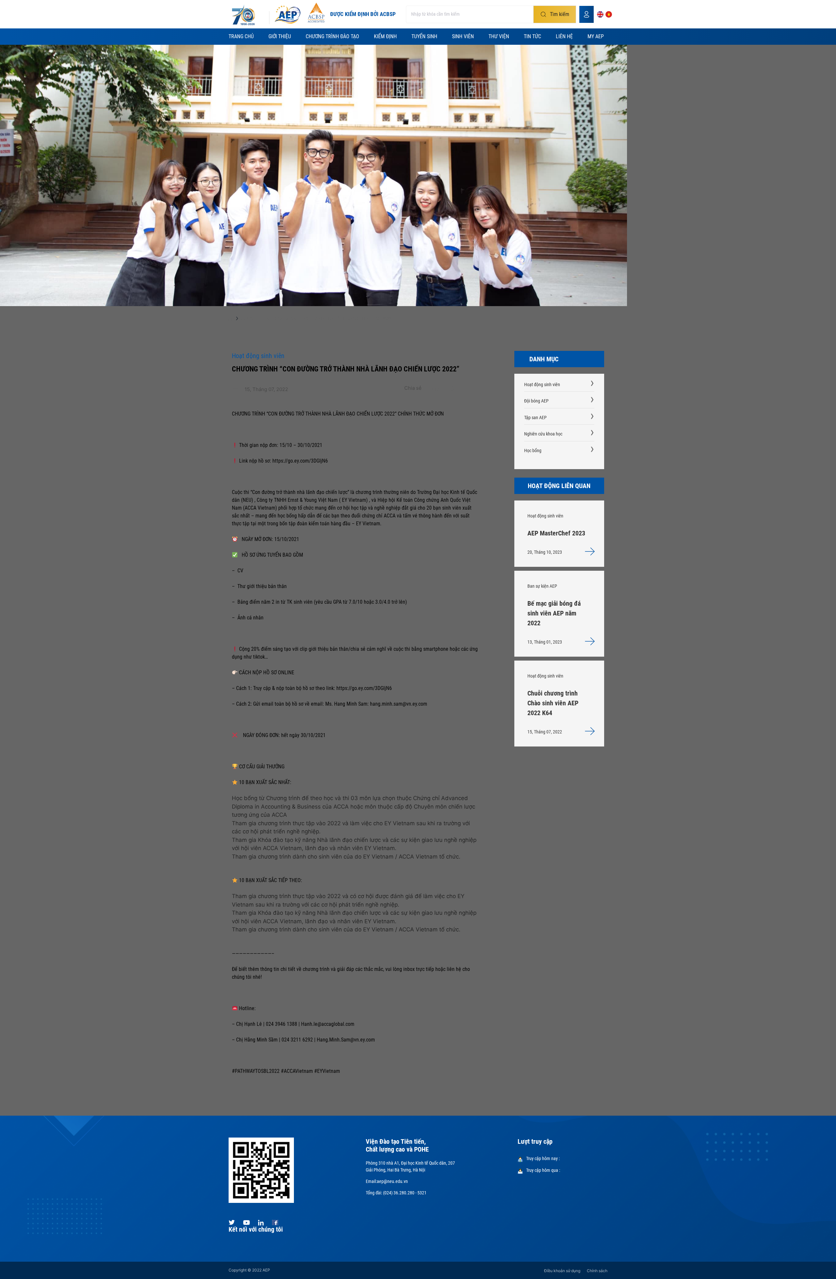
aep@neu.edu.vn (392, 1181)
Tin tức (532, 36)
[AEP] (287, 14)
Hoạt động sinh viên (542, 384)
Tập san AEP (535, 417)
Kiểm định (385, 36)
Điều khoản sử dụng (562, 1270)
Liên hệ (564, 36)
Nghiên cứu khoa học (543, 433)
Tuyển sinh (424, 36)
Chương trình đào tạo (332, 36)
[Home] (229, 320)
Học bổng (532, 450)
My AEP (595, 36)
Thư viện (499, 36)
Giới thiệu (279, 36)
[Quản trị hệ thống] (586, 14)
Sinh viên (463, 36)
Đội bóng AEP (536, 400)
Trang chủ (241, 36)
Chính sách (597, 1270)
